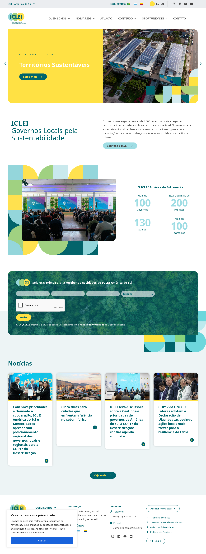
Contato (179, 18)
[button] (5, 64)
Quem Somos (57, 18)
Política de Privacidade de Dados (97, 324)
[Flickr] (191, 4)
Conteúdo (125, 18)
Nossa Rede (83, 18)
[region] (41, 529)
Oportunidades (153, 18)
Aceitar (42, 540)
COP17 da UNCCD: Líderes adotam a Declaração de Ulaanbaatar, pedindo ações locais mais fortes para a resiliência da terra (175, 419)
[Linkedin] (180, 4)
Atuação (106, 18)
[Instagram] (174, 4)
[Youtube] (186, 4)
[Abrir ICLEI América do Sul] (34, 4)
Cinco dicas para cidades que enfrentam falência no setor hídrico (76, 413)
